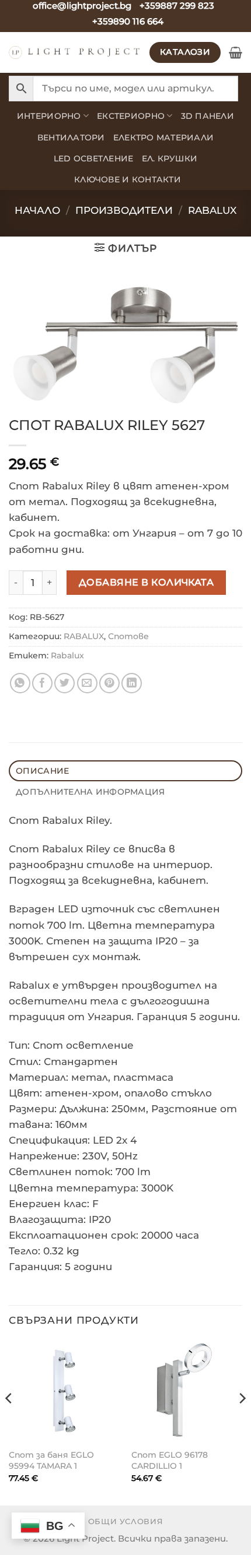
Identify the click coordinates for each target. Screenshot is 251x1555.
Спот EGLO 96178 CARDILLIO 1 (169, 1460)
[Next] (242, 1421)
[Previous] (9, 1421)
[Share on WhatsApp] (20, 683)
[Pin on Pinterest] (109, 683)
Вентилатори (71, 137)
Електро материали (163, 137)
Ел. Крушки (170, 158)
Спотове (128, 636)
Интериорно (49, 116)
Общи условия (125, 1521)
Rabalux (67, 655)
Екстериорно (131, 116)
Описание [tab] (42, 770)
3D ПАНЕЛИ (207, 116)
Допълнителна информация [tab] (90, 791)
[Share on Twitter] (64, 683)
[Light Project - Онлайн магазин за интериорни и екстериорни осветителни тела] (75, 52)
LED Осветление (94, 158)
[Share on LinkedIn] (131, 683)
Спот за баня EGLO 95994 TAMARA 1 (51, 1460)
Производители (124, 210)
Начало (37, 210)
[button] (235, 52)
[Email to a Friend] (87, 683)
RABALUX (212, 210)
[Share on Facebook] (42, 683)
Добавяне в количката (146, 582)
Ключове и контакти (127, 179)
